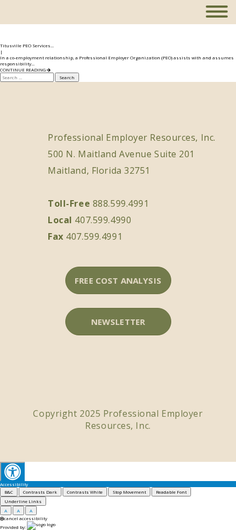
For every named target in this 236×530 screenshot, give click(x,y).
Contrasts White (85, 492)
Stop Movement (129, 492)
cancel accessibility (25, 518)
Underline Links (23, 501)
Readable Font (171, 492)
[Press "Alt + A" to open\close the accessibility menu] (12, 471)
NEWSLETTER (118, 321)
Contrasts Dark (40, 492)
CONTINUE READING (23, 70)
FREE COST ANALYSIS (118, 280)
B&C (8, 492)
